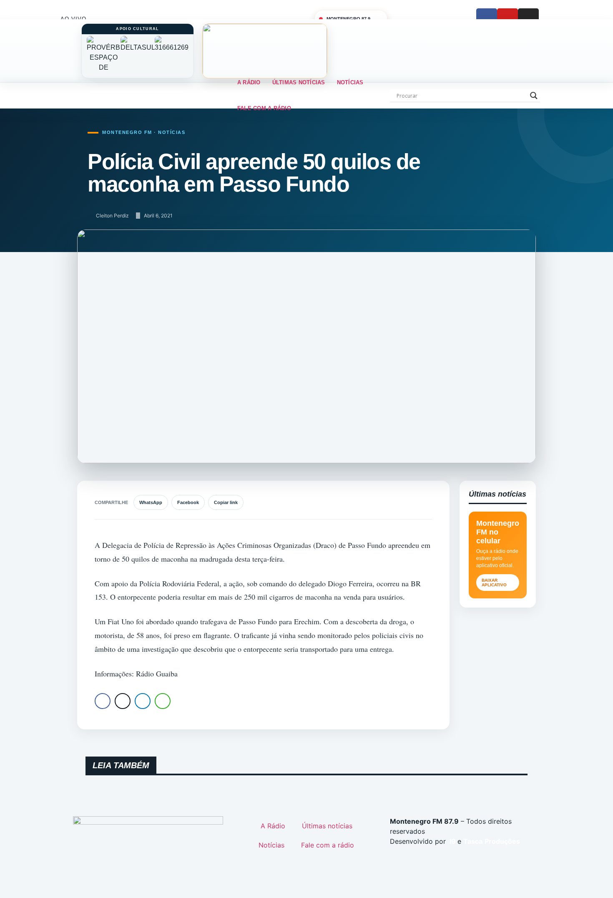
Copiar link (226, 502)
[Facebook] (486, 18)
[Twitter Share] (123, 701)
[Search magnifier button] (534, 95)
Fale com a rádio (264, 108)
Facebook (188, 502)
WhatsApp (150, 502)
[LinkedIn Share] (143, 701)
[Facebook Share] (103, 701)
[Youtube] (507, 18)
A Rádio (249, 82)
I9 (452, 841)
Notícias (350, 82)
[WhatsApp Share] (163, 701)
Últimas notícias (298, 82)
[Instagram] (528, 18)
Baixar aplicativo (494, 582)
